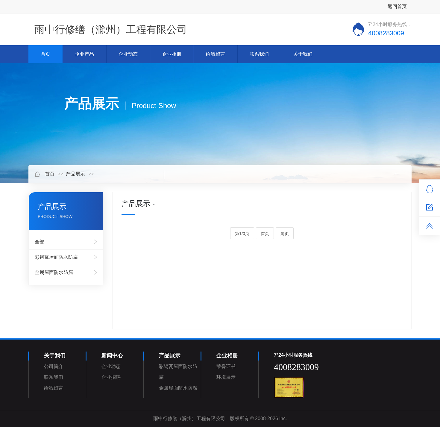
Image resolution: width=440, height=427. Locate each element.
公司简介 (53, 366)
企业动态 (128, 54)
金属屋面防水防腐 (54, 272)
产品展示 (75, 173)
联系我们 (259, 54)
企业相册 (171, 54)
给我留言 (215, 54)
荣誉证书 (226, 366)
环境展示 (226, 377)
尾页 (284, 233)
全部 (39, 241)
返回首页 (397, 6)
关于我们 (302, 54)
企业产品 (84, 54)
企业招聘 (111, 377)
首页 (45, 54)
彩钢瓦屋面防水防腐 (56, 257)
